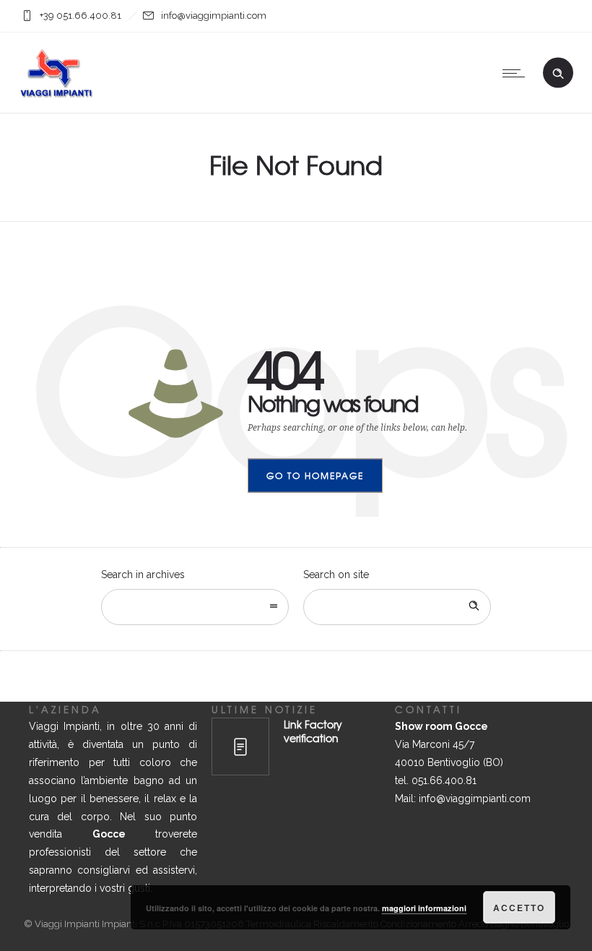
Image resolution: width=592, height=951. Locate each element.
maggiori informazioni (424, 908)
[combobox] (195, 607)
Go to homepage (315, 475)
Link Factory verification (313, 731)
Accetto (519, 907)
